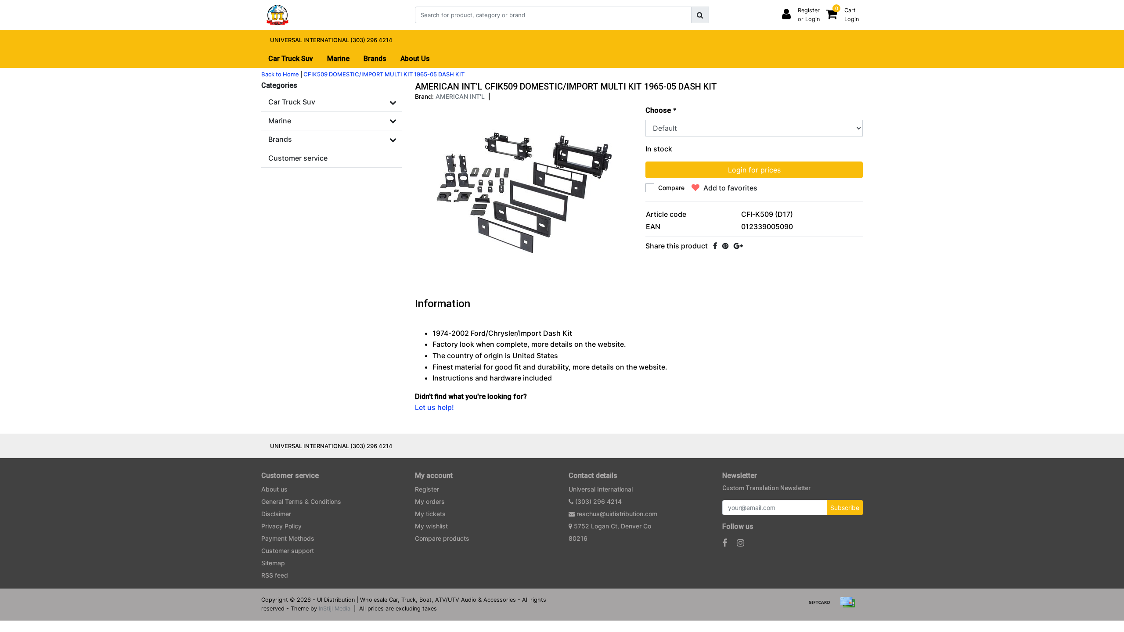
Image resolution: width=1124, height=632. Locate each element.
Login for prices (754, 169)
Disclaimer (276, 513)
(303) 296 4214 (597, 501)
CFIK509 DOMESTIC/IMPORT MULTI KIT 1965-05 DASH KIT (384, 74)
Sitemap (273, 563)
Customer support (287, 550)
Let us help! (434, 407)
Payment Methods (287, 538)
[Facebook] (715, 245)
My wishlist (431, 526)
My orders (430, 501)
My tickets (430, 513)
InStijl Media (334, 608)
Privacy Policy (281, 526)
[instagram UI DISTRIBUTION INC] (740, 543)
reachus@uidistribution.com (616, 513)
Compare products (442, 538)
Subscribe (844, 507)
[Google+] (738, 245)
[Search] (700, 15)
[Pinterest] (725, 245)
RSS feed (274, 575)
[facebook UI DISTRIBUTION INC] (724, 543)
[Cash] (822, 606)
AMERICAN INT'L (460, 96)
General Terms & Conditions (301, 501)
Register (427, 489)
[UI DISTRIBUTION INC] (277, 15)
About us (274, 489)
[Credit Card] (849, 606)
